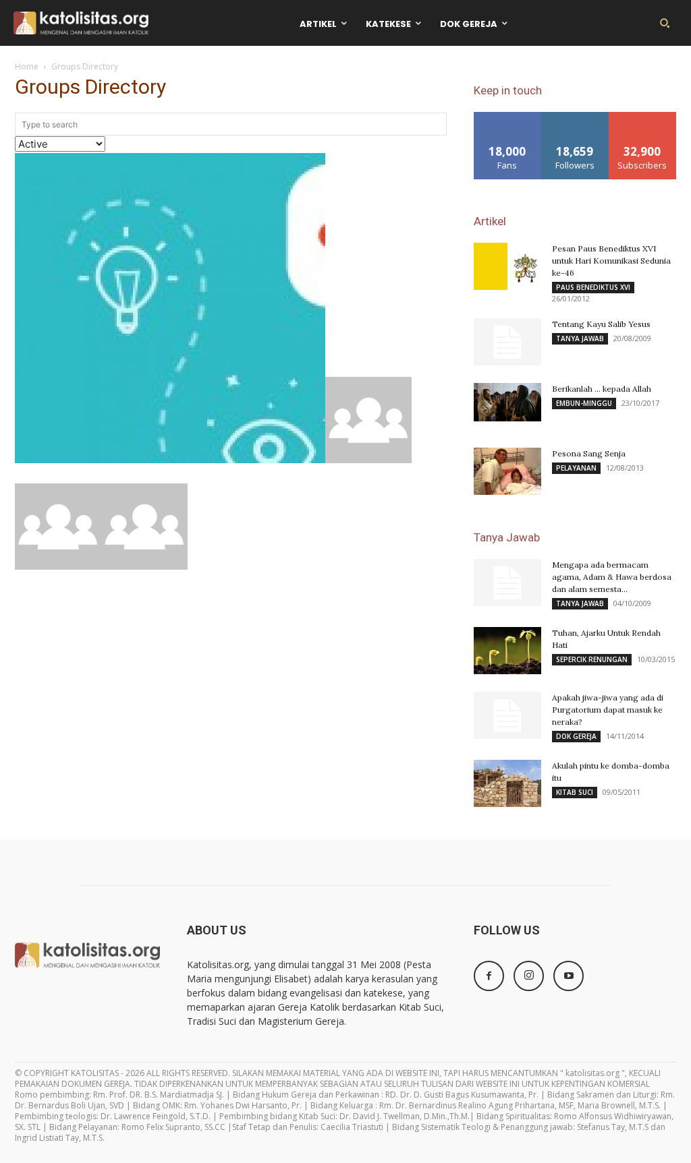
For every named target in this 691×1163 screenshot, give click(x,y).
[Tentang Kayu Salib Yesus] (507, 341)
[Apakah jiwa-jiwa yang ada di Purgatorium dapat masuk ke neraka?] (507, 715)
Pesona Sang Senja (589, 453)
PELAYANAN (576, 468)
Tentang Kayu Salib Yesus (601, 324)
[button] (665, 23)
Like (508, 117)
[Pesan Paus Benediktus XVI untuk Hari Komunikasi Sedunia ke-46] (507, 266)
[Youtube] (568, 976)
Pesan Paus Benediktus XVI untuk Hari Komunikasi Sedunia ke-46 (611, 260)
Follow (575, 117)
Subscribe (642, 117)
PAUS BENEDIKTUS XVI (593, 287)
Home (26, 66)
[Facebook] (489, 976)
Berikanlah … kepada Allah (601, 389)
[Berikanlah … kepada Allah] (507, 402)
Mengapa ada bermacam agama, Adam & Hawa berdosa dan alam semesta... (611, 577)
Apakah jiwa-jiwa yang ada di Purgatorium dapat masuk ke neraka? (607, 709)
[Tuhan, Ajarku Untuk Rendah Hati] (507, 650)
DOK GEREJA (576, 736)
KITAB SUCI (574, 792)
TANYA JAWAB (580, 338)
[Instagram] (529, 976)
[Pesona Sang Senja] (507, 471)
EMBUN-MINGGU (584, 403)
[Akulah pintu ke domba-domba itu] (507, 783)
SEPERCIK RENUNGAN (592, 659)
